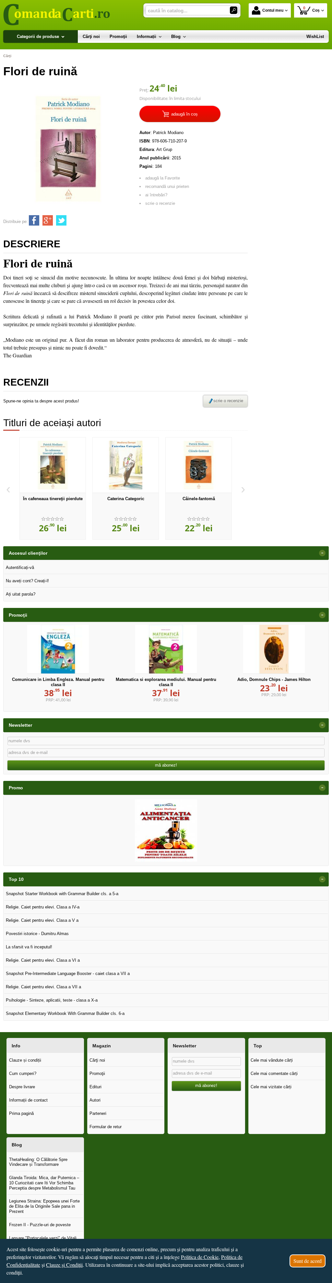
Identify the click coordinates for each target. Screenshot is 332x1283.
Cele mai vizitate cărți (271, 1086)
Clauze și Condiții (64, 1264)
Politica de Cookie (200, 1256)
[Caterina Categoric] (126, 465)
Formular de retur (105, 1126)
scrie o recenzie (160, 203)
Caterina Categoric (125, 498)
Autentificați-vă (20, 567)
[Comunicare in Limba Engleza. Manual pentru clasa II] (58, 649)
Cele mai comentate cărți (274, 1073)
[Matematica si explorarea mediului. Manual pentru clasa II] (166, 649)
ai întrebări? (156, 194)
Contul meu (272, 10)
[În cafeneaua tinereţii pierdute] (53, 465)
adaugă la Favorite (162, 178)
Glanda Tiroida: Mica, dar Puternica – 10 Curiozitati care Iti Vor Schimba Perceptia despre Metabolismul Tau (44, 1182)
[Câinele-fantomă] (198, 465)
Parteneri (97, 1113)
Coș (311, 9)
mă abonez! (166, 765)
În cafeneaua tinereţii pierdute (53, 498)
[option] (52, 488)
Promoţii (97, 1073)
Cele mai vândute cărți (272, 1060)
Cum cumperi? (22, 1073)
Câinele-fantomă (199, 498)
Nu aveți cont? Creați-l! (27, 580)
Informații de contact (28, 1100)
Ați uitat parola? (20, 594)
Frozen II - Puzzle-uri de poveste (40, 1224)
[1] (233, 10)
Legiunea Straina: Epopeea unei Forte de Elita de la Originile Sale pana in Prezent (44, 1206)
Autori (95, 1100)
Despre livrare (22, 1086)
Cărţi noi (97, 1060)
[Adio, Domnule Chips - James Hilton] (274, 649)
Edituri (95, 1086)
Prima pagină (21, 1113)
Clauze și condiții (25, 1060)
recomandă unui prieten (167, 186)
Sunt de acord (307, 1260)
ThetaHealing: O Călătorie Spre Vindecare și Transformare (38, 1162)
